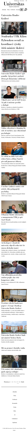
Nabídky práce (16, 0)
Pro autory (17, 428)
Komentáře (18, 9)
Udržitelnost (14, 418)
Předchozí (7, 382)
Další (22, 382)
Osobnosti (13, 9)
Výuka (14, 407)
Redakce (21, 428)
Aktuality (4, 9)
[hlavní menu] (21, 9)
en (26, 0)
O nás (13, 428)
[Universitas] (14, 6)
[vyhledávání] (25, 9)
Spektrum (14, 422)
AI (14, 415)
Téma (8, 9)
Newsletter (22, 0)
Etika (14, 411)
